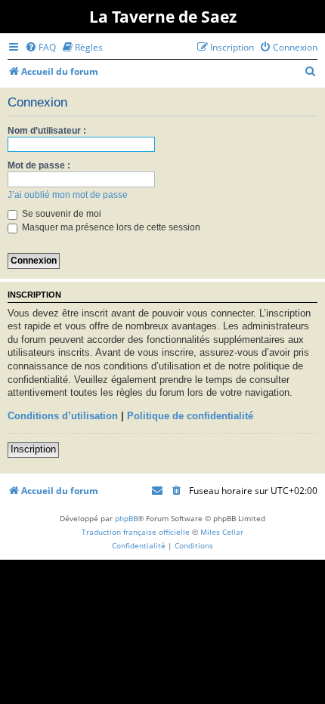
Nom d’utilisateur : (47, 130)
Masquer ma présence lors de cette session (110, 227)
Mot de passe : (39, 165)
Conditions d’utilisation (63, 416)
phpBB (126, 518)
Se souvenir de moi (60, 213)
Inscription (33, 449)
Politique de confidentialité (190, 416)
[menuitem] (40, 47)
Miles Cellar (221, 531)
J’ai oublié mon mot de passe (68, 194)
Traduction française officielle (136, 531)
